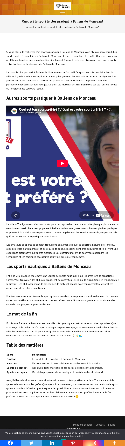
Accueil (30, 27)
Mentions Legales (82, 424)
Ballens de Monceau (47, 72)
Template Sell (73, 428)
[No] (121, 437)
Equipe (111, 424)
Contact (100, 424)
